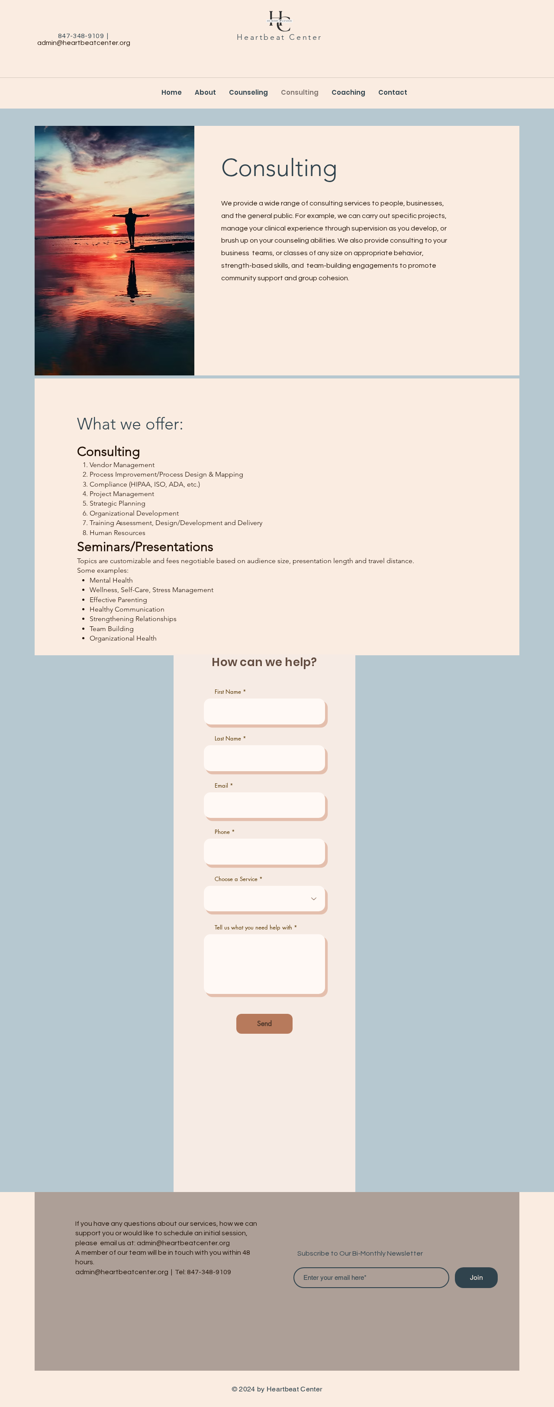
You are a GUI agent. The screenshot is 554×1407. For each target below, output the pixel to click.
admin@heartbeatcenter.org (83, 42)
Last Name (228, 738)
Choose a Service (236, 879)
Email (221, 785)
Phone (222, 832)
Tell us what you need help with (253, 927)
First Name (228, 692)
